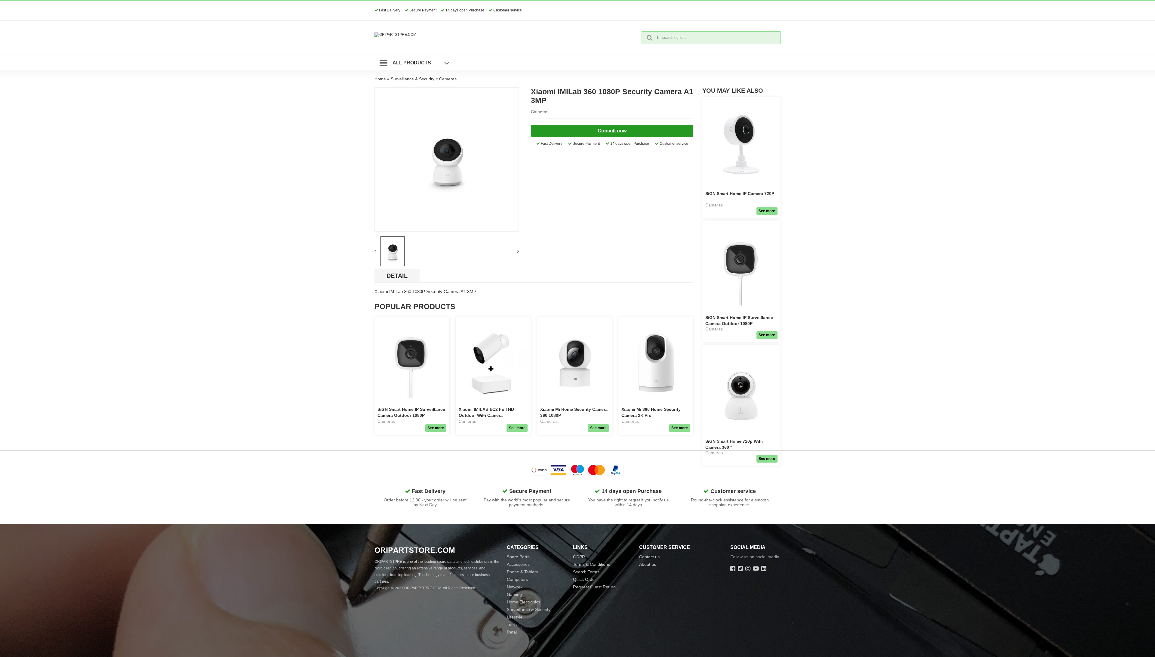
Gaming (514, 594)
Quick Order (584, 579)
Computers (517, 579)
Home (380, 78)
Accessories (518, 564)
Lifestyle (514, 617)
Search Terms (586, 571)
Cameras (448, 78)
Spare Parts (518, 556)
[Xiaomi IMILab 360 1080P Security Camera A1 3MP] (447, 159)
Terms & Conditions (591, 564)
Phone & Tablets (522, 571)
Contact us (649, 556)
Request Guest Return (594, 586)
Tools (512, 624)
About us (647, 564)
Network (514, 586)
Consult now (612, 130)
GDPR (579, 556)
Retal (512, 632)
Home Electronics (523, 602)
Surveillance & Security (412, 78)
